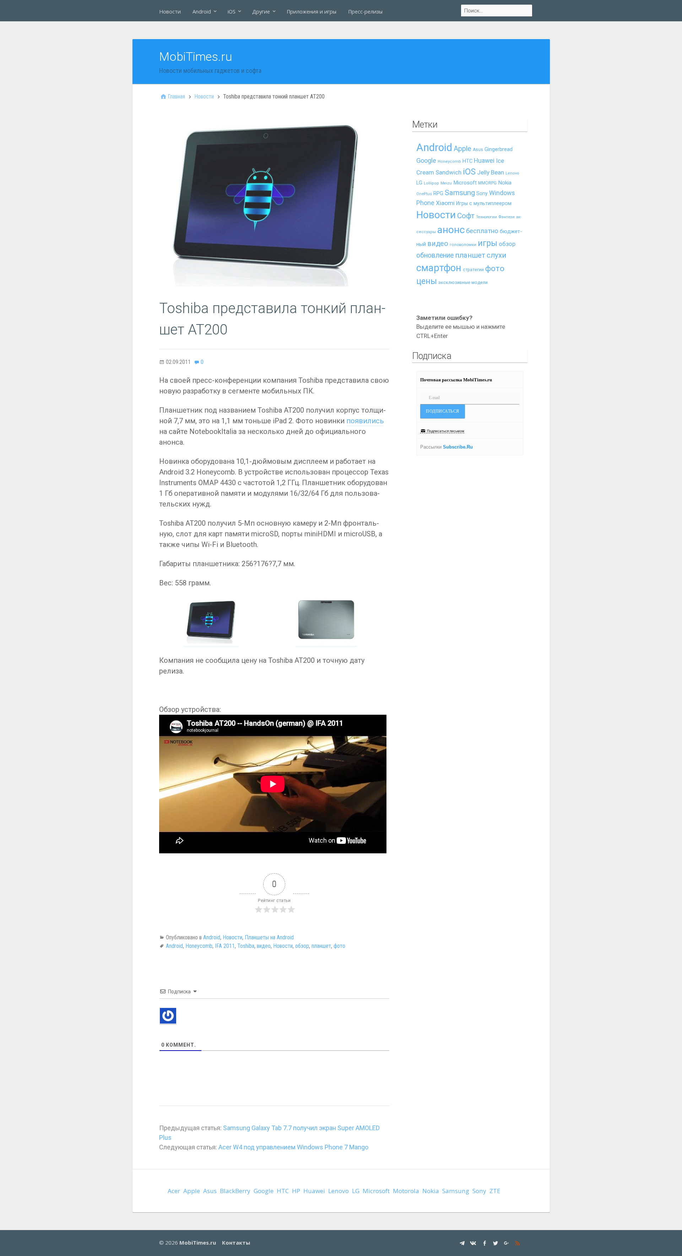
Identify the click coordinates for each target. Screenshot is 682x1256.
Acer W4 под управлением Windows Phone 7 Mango (293, 1147)
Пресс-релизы (365, 11)
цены (426, 281)
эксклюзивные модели (463, 282)
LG (419, 182)
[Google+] (507, 1243)
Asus (478, 149)
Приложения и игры (311, 11)
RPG (438, 193)
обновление (435, 255)
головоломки (463, 244)
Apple (462, 149)
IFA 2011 (225, 946)
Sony (482, 193)
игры (487, 243)
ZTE (494, 1191)
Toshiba (245, 946)
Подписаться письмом (445, 431)
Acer (174, 1191)
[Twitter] (496, 1243)
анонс (451, 230)
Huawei (484, 160)
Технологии (486, 217)
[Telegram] (463, 1243)
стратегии (473, 269)
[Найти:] (497, 10)
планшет (321, 946)
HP (296, 1191)
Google (426, 160)
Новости (170, 11)
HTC (467, 161)
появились (365, 421)
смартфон (438, 268)
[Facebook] (485, 1243)
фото (339, 946)
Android (202, 11)
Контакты (236, 1242)
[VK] (474, 1243)
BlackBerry (235, 1191)
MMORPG (487, 183)
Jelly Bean (490, 172)
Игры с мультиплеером (484, 203)
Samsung (460, 192)
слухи (496, 255)
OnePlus (424, 194)
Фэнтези (506, 216)
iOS (232, 11)
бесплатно (482, 231)
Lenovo (512, 173)
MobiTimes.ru (195, 56)
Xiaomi (445, 202)
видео (264, 946)
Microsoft (465, 182)
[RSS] (518, 1243)
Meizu (446, 183)
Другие (261, 11)
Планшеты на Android (269, 937)
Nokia (505, 182)
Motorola (406, 1191)
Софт (466, 215)
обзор (302, 946)
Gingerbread (499, 149)
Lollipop (431, 183)
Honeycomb (198, 946)
